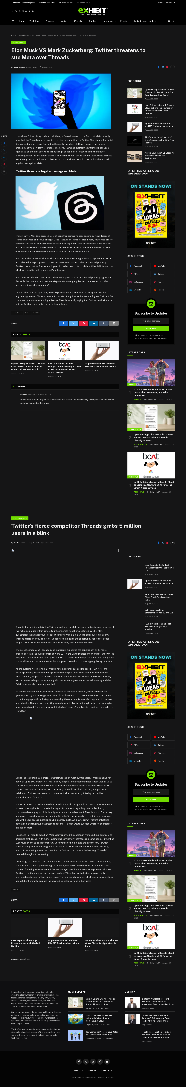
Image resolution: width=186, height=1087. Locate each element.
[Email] (4, 171)
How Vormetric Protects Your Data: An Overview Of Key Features (102, 1033)
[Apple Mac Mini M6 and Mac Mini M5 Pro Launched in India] (102, 350)
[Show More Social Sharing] (172, 67)
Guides (92, 21)
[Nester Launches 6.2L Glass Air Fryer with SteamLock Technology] (134, 156)
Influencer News (83, 3)
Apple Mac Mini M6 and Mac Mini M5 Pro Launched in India (100, 365)
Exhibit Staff (151, 399)
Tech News (133, 477)
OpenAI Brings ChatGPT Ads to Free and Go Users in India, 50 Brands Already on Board (28, 366)
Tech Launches (20, 518)
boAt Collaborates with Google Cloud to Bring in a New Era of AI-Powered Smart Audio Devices (64, 368)
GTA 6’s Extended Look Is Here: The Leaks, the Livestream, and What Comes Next (153, 392)
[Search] (169, 21)
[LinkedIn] (4, 157)
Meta (27, 313)
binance (23, 395)
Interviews (108, 21)
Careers (91, 1071)
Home (22, 21)
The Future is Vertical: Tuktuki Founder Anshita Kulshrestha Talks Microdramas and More (156, 1034)
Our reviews (16, 1012)
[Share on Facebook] (158, 67)
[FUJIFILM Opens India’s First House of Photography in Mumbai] (134, 627)
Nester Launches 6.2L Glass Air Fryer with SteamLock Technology (159, 155)
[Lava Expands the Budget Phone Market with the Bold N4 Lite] (28, 927)
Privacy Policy (152, 338)
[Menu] (13, 21)
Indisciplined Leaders (145, 21)
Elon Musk (17, 313)
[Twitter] (4, 150)
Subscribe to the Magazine (24, 3)
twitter (36, 313)
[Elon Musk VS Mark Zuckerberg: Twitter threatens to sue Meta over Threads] (61, 128)
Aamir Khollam (19, 67)
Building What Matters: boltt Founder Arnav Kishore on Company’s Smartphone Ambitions (158, 1001)
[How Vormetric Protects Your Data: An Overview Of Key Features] (75, 1035)
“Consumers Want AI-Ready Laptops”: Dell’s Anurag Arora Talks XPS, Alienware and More (156, 1018)
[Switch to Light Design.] (173, 21)
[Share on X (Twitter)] (163, 67)
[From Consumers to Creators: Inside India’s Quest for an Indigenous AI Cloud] (75, 1019)
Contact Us (106, 1071)
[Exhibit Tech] (93, 11)
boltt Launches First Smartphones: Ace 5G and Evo (159, 611)
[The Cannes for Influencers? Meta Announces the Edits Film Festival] (134, 141)
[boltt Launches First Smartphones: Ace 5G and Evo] (134, 613)
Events (123, 21)
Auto (63, 21)
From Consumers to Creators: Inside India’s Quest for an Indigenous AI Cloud (99, 1018)
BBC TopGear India (66, 3)
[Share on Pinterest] (167, 67)
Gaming (132, 384)
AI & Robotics (135, 429)
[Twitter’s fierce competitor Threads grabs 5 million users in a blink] (65, 551)
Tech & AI (34, 21)
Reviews (50, 21)
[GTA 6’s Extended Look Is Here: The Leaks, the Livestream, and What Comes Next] (151, 372)
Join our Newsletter (47, 3)
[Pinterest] (4, 164)
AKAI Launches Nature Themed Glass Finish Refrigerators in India (101, 943)
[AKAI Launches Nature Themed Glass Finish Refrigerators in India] (102, 927)
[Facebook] (4, 143)
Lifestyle (77, 21)
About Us (79, 1071)
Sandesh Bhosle (20, 543)
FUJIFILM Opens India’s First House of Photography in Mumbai (158, 626)
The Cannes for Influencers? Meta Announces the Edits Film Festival (159, 140)
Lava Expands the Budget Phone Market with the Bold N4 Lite (26, 943)
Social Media (24, 35)
